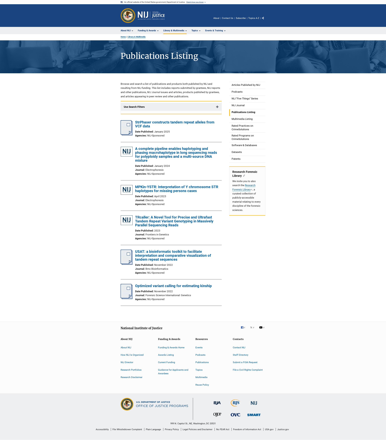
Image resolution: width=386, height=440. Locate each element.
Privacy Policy (172, 429)
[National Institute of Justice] (254, 405)
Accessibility (102, 429)
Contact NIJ (239, 347)
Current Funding (166, 362)
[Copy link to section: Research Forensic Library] (243, 175)
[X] (253, 329)
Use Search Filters (134, 106)
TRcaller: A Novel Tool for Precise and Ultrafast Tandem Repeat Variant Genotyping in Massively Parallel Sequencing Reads (174, 221)
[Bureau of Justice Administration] (217, 405)
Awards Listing (166, 354)
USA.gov (269, 429)
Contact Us (227, 18)
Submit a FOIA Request (245, 362)
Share (265, 20)
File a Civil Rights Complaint (248, 369)
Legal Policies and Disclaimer (197, 429)
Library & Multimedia (137, 37)
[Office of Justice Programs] (128, 15)
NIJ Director (127, 362)
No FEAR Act (222, 429)
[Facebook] (244, 329)
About (216, 18)
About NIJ (126, 347)
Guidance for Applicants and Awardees (173, 371)
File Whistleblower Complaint (127, 429)
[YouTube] (262, 329)
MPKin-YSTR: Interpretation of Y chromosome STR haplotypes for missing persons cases (176, 189)
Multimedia (201, 377)
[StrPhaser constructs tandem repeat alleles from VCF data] (127, 134)
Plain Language (153, 429)
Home (123, 37)
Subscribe (241, 18)
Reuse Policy (202, 384)
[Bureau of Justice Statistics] (235, 407)
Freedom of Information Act (247, 429)
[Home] (151, 15)
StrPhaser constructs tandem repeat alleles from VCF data (174, 124)
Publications (202, 362)
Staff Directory (240, 354)
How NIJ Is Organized (132, 354)
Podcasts (200, 354)
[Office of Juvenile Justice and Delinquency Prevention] (217, 417)
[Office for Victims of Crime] (235, 417)
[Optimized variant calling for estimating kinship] (127, 298)
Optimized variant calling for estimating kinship (173, 286)
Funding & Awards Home (171, 347)
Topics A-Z (253, 18)
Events (198, 347)
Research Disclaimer (131, 377)
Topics (198, 369)
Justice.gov (283, 429)
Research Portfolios (131, 369)
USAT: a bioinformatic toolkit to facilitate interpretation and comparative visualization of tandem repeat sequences (173, 255)
